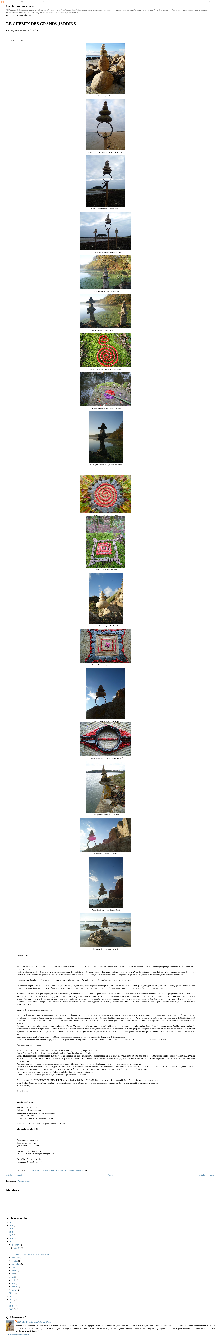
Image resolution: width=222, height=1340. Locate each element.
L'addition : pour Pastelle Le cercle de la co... (32, 1254)
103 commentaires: (76, 1170)
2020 (11, 1225)
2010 (11, 1305)
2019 (11, 1228)
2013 (11, 1296)
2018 (11, 1231)
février (14, 1286)
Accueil (111, 1175)
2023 (11, 1222)
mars (14, 1283)
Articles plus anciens (207, 1175)
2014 (11, 1293)
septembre (16, 1264)
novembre (16, 1257)
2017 (11, 1235)
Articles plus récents (14, 1175)
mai (13, 1277)
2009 (11, 1309)
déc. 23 (17, 1248)
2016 (11, 1238)
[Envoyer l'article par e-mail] (85, 1170)
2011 (11, 1302)
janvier (15, 1289)
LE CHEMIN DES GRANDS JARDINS (41, 24)
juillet (14, 1270)
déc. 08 (17, 1251)
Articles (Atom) (24, 1180)
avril (14, 1280)
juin (13, 1273)
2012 (11, 1299)
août (14, 1267)
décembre (16, 1244)
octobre (15, 1260)
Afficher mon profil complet (17, 1334)
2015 (11, 1241)
